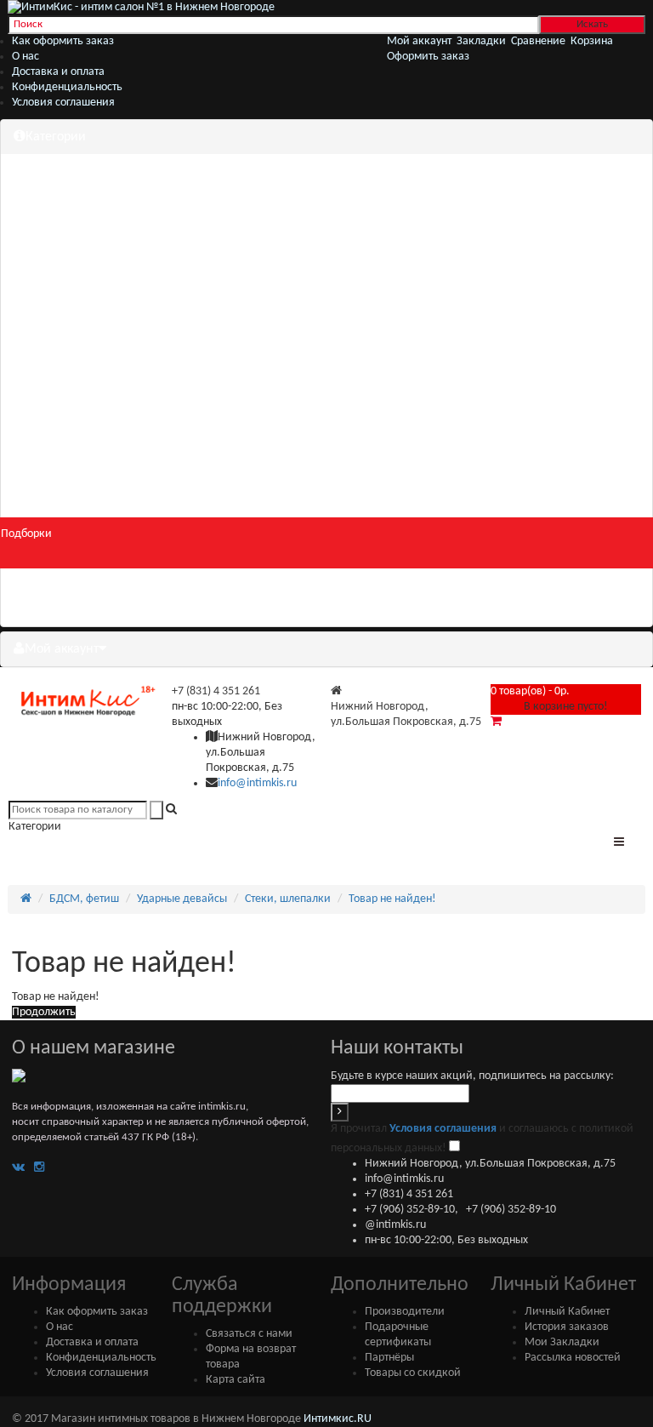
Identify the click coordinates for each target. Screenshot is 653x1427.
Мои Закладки (562, 1342)
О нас (25, 56)
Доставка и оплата (58, 72)
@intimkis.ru (395, 1225)
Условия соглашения (63, 102)
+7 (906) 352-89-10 (410, 1209)
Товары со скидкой (413, 1373)
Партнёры (389, 1357)
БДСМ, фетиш (84, 899)
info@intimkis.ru (257, 783)
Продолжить (44, 1012)
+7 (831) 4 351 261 (216, 691)
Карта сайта (235, 1379)
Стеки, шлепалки (288, 899)
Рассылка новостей (573, 1357)
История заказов (567, 1327)
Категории (56, 137)
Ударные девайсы (182, 899)
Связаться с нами (249, 1333)
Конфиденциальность (67, 87)
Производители (405, 1311)
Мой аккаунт (62, 649)
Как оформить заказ (63, 41)
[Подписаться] (340, 1112)
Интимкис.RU (338, 1419)
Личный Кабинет (567, 1311)
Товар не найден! (392, 899)
